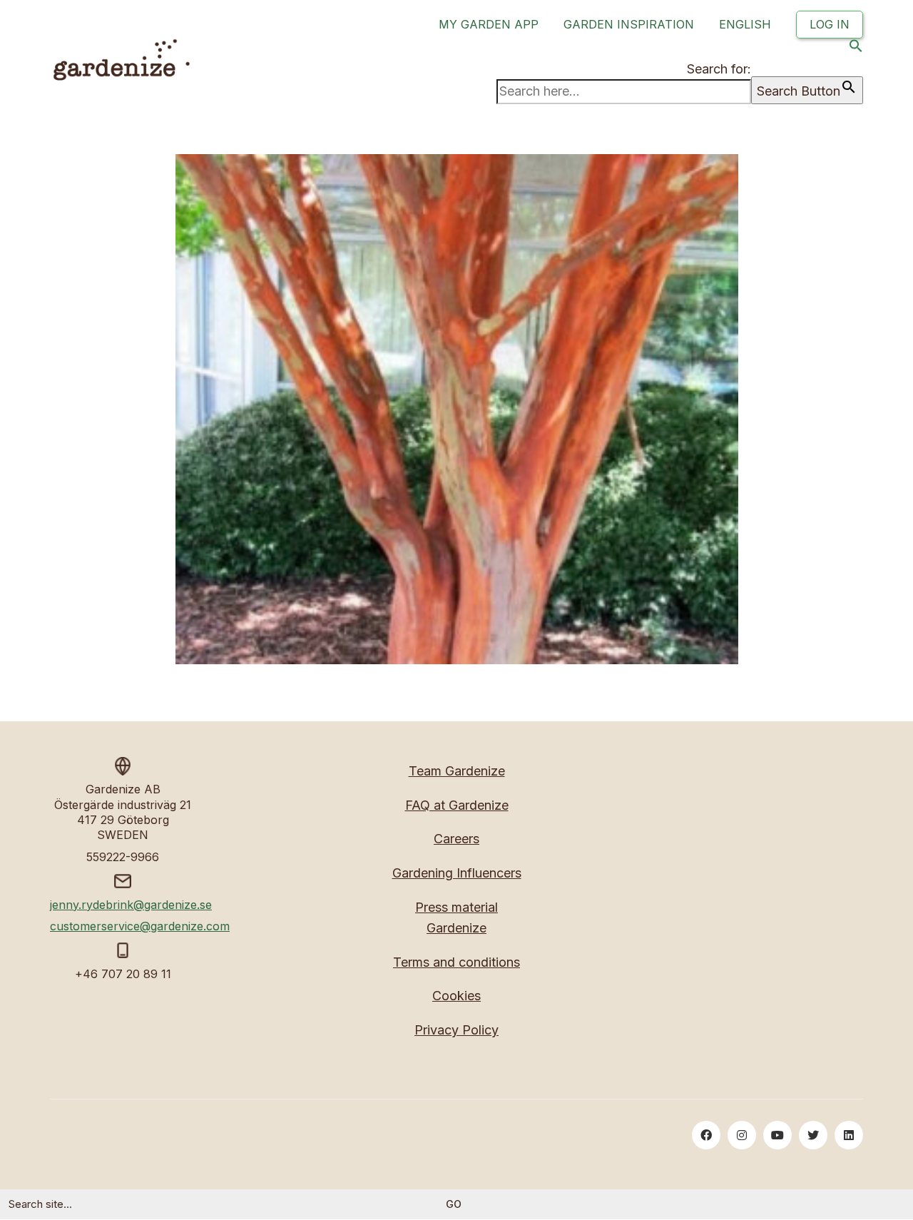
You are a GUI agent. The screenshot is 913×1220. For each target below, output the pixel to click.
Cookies (456, 995)
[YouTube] (777, 1135)
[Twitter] (813, 1135)
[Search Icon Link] (856, 49)
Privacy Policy (456, 1029)
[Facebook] (706, 1135)
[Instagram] (742, 1135)
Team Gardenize (457, 770)
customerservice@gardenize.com (140, 926)
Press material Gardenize (456, 917)
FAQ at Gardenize (457, 805)
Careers (456, 838)
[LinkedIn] (849, 1135)
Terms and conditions (456, 962)
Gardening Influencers (456, 872)
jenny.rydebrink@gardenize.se (131, 905)
